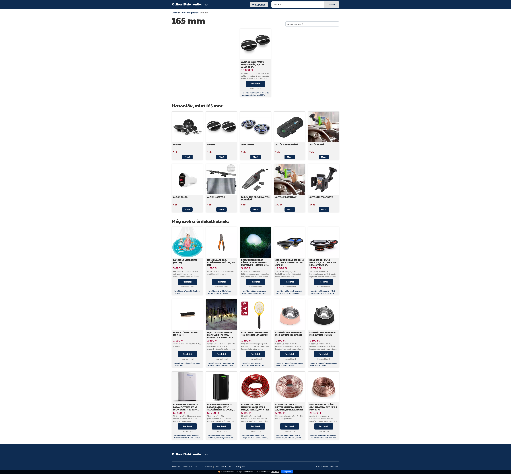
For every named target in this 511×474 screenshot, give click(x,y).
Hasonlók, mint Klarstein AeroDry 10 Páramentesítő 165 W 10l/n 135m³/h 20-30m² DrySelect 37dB (187, 438)
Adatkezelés (207, 467)
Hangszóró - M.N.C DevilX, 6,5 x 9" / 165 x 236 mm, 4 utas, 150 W (322, 262)
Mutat (187, 157)
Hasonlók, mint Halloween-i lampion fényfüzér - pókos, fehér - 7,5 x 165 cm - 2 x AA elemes (221, 365)
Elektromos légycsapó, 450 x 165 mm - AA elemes (255, 333)
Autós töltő (180, 197)
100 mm (177, 144)
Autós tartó (316, 144)
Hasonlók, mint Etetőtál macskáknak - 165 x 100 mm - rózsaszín (289, 364)
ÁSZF (197, 467)
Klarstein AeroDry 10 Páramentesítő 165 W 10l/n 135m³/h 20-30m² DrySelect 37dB (185, 408)
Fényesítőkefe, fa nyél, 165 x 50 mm (186, 333)
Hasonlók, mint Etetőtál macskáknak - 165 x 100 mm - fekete (323, 364)
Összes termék (220, 467)
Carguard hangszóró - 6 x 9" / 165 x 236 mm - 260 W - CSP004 (289, 262)
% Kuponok (240, 467)
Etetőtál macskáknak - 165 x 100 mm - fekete (322, 333)
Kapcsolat (176, 467)
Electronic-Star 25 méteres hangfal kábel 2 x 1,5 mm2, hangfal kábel (289, 407)
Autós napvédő (216, 197)
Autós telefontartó (321, 197)
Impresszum (187, 467)
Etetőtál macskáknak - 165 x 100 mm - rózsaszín (288, 333)
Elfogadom (287, 472)
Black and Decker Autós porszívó (255, 198)
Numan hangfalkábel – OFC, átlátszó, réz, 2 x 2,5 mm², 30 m (323, 407)
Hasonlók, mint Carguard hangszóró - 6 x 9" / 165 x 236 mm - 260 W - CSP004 (289, 293)
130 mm (211, 144)
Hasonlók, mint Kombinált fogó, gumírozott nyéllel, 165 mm (219, 292)
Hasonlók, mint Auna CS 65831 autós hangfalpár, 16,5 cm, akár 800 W (255, 94)
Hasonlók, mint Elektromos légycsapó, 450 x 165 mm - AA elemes (253, 365)
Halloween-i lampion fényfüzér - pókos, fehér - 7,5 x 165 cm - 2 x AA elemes (221, 336)
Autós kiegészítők (285, 197)
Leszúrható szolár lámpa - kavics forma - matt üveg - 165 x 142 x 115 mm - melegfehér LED (255, 263)
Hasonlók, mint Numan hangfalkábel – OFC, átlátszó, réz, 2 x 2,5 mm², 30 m (323, 437)
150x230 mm (247, 144)
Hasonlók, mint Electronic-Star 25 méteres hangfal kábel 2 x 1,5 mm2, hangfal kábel (288, 438)
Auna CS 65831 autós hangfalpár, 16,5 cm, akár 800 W (252, 64)
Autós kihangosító (286, 144)
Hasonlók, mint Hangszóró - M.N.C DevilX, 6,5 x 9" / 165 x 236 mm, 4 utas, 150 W (322, 293)
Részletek (255, 83)
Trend (231, 467)
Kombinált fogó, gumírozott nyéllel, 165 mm (221, 262)
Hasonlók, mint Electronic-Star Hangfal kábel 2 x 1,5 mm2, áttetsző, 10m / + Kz (255, 438)
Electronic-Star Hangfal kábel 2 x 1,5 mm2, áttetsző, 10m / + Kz (255, 407)
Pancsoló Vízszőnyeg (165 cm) (185, 261)
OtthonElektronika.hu (190, 4)
